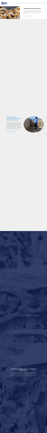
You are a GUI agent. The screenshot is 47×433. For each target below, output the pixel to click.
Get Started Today (23, 378)
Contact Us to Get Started (11, 131)
